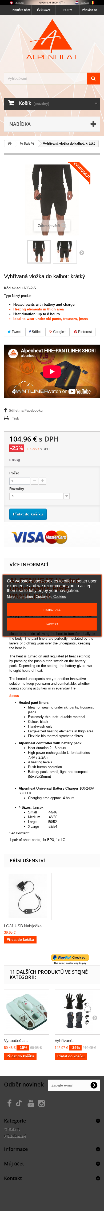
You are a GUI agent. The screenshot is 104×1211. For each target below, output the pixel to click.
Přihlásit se (89, 9)
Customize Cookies (51, 597)
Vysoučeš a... (16, 1040)
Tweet (16, 332)
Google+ (59, 332)
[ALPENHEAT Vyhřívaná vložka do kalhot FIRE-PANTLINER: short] (38, 251)
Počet (14, 473)
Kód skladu (13, 288)
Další (81, 252)
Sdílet (36, 332)
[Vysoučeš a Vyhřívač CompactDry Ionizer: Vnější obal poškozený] (26, 1012)
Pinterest (84, 332)
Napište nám (21, 9)
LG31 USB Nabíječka (23, 926)
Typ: (7, 296)
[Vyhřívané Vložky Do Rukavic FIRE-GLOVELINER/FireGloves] (77, 1012)
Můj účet (14, 1163)
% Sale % (12, 1129)
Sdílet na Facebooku (26, 410)
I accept (52, 624)
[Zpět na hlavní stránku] (10, 143)
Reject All (52, 609)
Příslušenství (15, 1136)
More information (20, 597)
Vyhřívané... (65, 1040)
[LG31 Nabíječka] (27, 896)
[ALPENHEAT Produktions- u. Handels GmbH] (52, 39)
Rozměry (17, 489)
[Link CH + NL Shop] (52, 2)
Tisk (15, 418)
